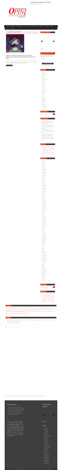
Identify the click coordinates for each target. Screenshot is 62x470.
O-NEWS (51, 26)
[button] (41, 41)
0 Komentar (16, 60)
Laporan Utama (44, 91)
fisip (41, 308)
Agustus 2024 (44, 192)
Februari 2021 (44, 252)
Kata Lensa (43, 86)
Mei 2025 (43, 181)
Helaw (43, 146)
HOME (8, 26)
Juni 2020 (43, 264)
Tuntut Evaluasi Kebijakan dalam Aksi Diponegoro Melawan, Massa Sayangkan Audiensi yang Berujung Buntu (47, 122)
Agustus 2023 (44, 210)
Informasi (43, 85)
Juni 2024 (43, 195)
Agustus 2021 (44, 243)
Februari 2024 (44, 201)
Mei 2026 (43, 165)
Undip (19, 313)
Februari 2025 (44, 185)
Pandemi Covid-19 (17, 428)
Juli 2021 (43, 245)
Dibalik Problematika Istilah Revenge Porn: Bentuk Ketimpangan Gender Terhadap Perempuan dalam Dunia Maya (20, 57)
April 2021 (43, 249)
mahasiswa (29, 309)
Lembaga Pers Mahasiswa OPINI (40, 2)
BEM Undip (21, 308)
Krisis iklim (8, 427)
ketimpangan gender (32, 60)
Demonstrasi (32, 308)
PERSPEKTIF (44, 98)
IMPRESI (43, 82)
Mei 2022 (43, 230)
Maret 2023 (43, 217)
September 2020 (44, 259)
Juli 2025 (43, 178)
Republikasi (43, 101)
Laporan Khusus (44, 89)
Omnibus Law (10, 428)
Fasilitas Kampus (37, 308)
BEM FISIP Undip (17, 308)
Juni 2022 (43, 229)
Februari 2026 (44, 169)
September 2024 (44, 191)
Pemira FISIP (12, 311)
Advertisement (44, 73)
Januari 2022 (44, 236)
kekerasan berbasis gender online (25, 60)
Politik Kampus (40, 311)
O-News (38, 309)
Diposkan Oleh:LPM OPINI (10, 60)
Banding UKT (11, 308)
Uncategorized (44, 107)
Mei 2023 (43, 214)
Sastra (55, 311)
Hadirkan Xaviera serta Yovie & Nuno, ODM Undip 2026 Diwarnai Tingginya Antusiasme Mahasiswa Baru (47, 127)
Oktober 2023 (44, 207)
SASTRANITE (41, 26)
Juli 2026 (43, 162)
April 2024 (43, 198)
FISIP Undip (45, 308)
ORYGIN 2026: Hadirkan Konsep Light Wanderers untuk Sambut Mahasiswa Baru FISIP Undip (48, 131)
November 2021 (44, 239)
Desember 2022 (44, 220)
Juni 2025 (43, 179)
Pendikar (32, 311)
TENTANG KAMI (12, 26)
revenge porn (36, 60)
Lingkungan (11, 427)
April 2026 (43, 166)
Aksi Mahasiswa (7, 308)
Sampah (53, 311)
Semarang (10, 313)
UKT (17, 313)
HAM (49, 308)
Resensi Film (47, 311)
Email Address (42, 58)
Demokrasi (30, 308)
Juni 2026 (43, 163)
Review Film (50, 311)
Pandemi (13, 428)
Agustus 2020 (44, 261)
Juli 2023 (43, 211)
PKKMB (37, 311)
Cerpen (24, 308)
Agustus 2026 (44, 160)
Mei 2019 (43, 277)
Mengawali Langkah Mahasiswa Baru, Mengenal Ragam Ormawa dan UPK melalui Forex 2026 (47, 138)
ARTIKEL (24, 26)
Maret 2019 (43, 280)
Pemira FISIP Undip (20, 311)
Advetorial (43, 75)
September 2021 (44, 242)
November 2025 (44, 172)
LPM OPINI (12, 28)
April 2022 (43, 232)
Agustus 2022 (44, 226)
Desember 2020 (44, 255)
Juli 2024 (43, 194)
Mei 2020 (43, 265)
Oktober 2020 (44, 258)
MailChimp (49, 65)
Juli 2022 (43, 227)
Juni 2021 (43, 246)
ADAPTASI (43, 72)
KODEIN (8, 28)
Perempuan (34, 311)
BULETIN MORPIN (34, 26)
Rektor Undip (43, 311)
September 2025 (44, 175)
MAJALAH (28, 26)
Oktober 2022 (44, 223)
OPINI (42, 95)
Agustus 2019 (44, 275)
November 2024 (44, 188)
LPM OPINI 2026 (19, 26)
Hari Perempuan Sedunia (53, 308)
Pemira (8, 311)
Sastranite (7, 313)
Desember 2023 (44, 204)
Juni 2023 (43, 213)
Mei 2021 (43, 248)
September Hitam (14, 313)
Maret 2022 (43, 233)
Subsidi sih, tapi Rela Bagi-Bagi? (49, 152)
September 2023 (44, 208)
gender (20, 60)
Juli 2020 (43, 262)
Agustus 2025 (44, 176)
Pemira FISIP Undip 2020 (27, 311)
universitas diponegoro (25, 313)
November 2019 (44, 271)
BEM (13, 308)
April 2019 (43, 278)
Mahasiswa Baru (20, 427)
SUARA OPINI (46, 26)
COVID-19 (27, 308)
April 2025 (43, 182)
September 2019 (44, 274)
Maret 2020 (43, 268)
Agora (43, 76)
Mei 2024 (43, 197)
